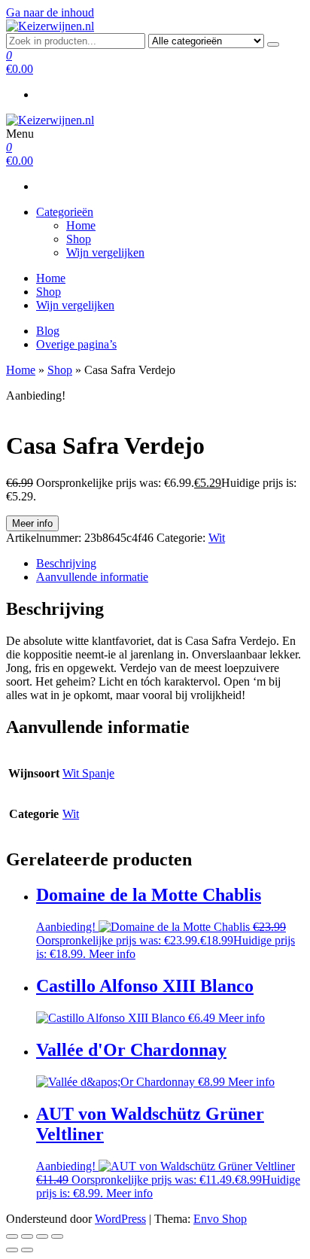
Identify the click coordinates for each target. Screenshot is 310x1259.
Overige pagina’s (76, 344)
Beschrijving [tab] (66, 563)
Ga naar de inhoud (50, 12)
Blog (47, 330)
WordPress (120, 1218)
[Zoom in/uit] (12, 1236)
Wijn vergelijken (105, 252)
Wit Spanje (88, 773)
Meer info (32, 523)
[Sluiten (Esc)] (57, 1236)
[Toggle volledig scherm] (27, 1236)
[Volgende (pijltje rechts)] (27, 1250)
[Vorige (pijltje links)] (12, 1250)
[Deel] (42, 1236)
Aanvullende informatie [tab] (92, 576)
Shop (78, 239)
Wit (216, 537)
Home (81, 225)
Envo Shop (220, 1218)
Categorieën (64, 211)
